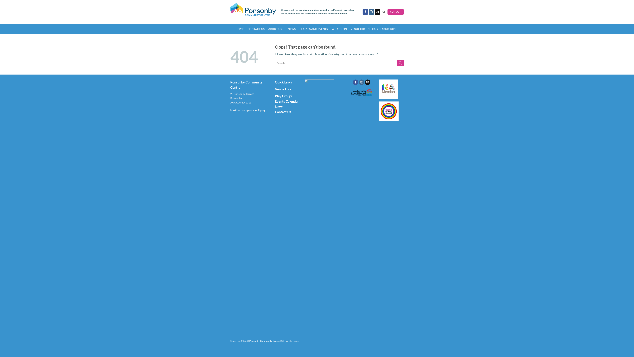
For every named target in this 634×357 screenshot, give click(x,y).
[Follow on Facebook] (365, 12)
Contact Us (256, 28)
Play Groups (284, 96)
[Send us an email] (377, 12)
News (292, 28)
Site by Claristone (290, 340)
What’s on (339, 28)
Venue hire (358, 28)
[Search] (384, 12)
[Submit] (400, 63)
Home (240, 28)
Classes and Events (313, 28)
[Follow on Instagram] (371, 12)
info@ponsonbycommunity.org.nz (249, 110)
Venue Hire (283, 89)
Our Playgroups (384, 28)
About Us (275, 28)
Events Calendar (287, 101)
